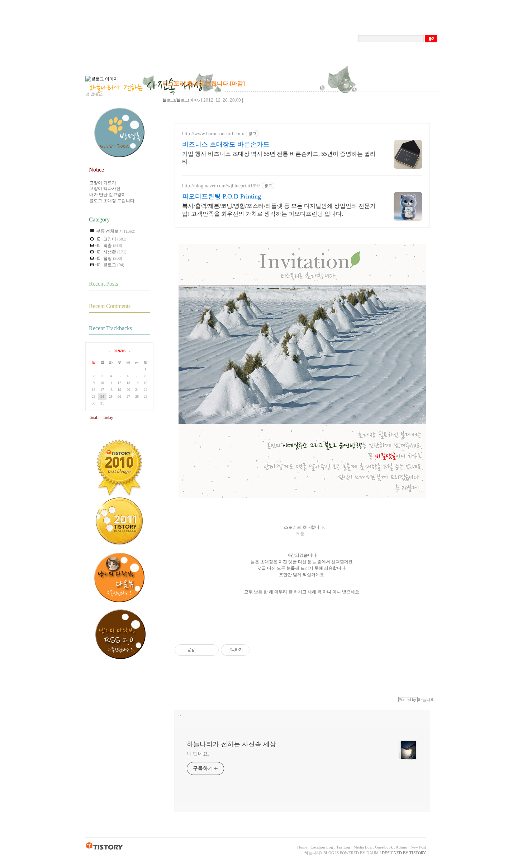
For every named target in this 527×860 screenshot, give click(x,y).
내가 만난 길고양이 (107, 194)
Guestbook (384, 847)
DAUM (372, 853)
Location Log (321, 847)
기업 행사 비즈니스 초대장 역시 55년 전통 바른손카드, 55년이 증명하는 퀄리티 (279, 158)
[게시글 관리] (210, 650)
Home (302, 847)
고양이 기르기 (102, 182)
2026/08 (119, 351)
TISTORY (104, 846)
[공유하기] (201, 650)
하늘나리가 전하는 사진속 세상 (231, 744)
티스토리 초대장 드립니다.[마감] (203, 83)
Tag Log (343, 847)
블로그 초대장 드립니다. (112, 200)
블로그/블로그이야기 (182, 100)
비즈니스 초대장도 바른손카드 (226, 144)
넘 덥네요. (198, 754)
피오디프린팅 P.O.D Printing (221, 196)
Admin (401, 847)
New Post (418, 847)
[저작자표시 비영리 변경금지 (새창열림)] (259, 650)
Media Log (362, 847)
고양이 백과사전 (104, 188)
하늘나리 (312, 853)
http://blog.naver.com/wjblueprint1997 (221, 185)
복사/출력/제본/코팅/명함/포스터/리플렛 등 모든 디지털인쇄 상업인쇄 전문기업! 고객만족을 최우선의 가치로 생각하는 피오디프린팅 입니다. (279, 210)
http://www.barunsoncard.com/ (213, 133)
